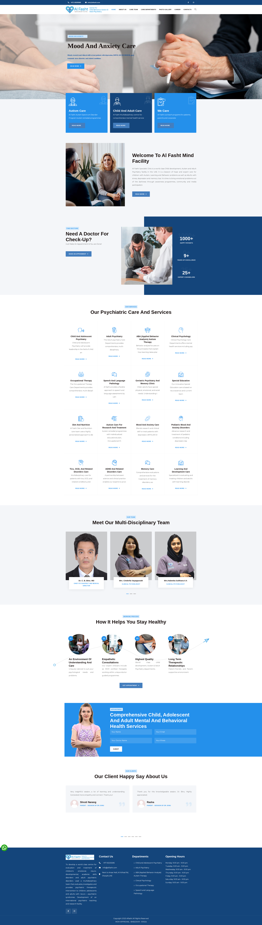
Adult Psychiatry (142, 868)
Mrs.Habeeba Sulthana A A (175, 581)
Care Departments (148, 9)
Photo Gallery (165, 9)
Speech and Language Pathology (144, 891)
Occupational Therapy (145, 885)
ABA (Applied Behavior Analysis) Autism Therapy (147, 874)
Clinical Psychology (143, 881)
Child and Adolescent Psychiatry (149, 863)
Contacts (187, 9)
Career (177, 9)
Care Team (133, 9)
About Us (122, 9)
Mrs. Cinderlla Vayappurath (131, 581)
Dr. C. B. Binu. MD (86, 581)
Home (113, 9)
